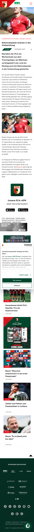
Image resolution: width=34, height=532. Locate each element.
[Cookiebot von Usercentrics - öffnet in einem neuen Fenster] (24, 245)
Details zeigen (23, 275)
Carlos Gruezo (10, 218)
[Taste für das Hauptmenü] (31, 3)
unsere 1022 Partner (14, 256)
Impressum (15, 522)
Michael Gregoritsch (8, 220)
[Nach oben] (31, 454)
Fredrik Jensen (20, 218)
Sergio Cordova (20, 220)
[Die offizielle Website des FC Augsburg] (4, 4)
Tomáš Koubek (6, 222)
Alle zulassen (17, 280)
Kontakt (8, 522)
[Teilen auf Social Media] (32, 49)
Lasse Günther (16, 222)
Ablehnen (17, 285)
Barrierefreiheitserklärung (14, 524)
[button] (4, 123)
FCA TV (19, 167)
